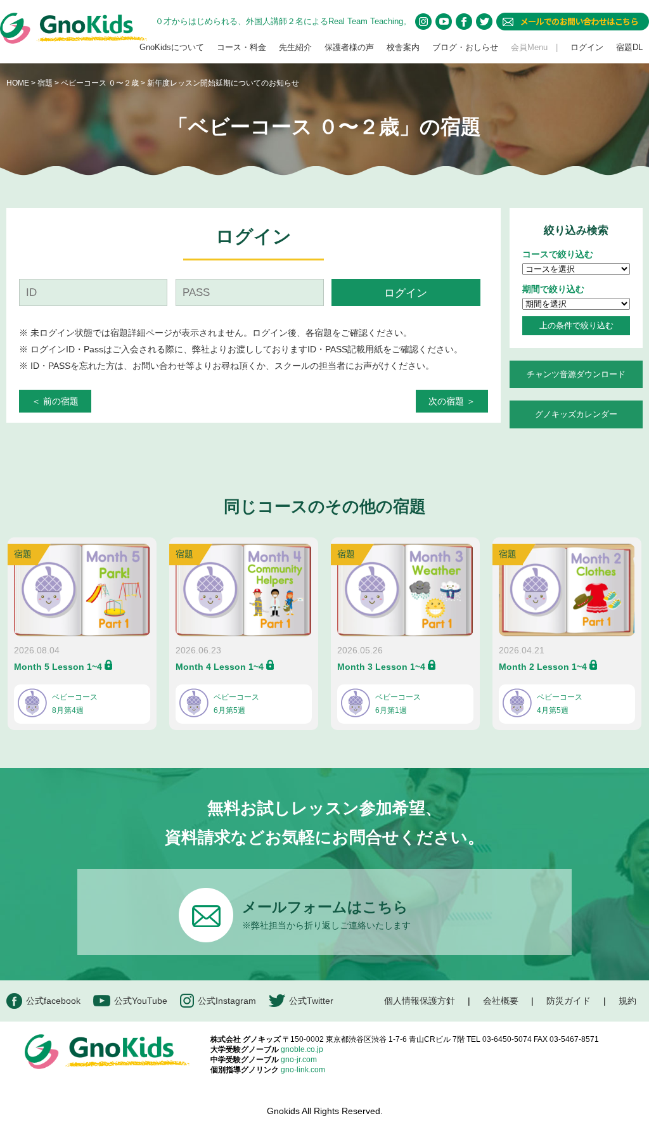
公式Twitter (311, 1001)
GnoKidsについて (171, 47)
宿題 (45, 83)
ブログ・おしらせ (465, 47)
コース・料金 (241, 47)
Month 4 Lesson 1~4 (220, 667)
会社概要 (500, 1000)
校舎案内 (403, 47)
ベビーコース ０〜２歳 (101, 83)
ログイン (586, 47)
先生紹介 (295, 47)
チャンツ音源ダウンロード (576, 374)
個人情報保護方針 (419, 1000)
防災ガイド (568, 1000)
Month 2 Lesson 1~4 (543, 667)
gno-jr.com (299, 1059)
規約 (627, 1000)
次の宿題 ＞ (451, 401)
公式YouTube (140, 1001)
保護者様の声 (349, 47)
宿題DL (629, 47)
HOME (17, 83)
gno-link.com (303, 1070)
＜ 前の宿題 (55, 401)
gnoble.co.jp (302, 1049)
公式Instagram (227, 1001)
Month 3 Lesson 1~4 (381, 667)
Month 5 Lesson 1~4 (58, 667)
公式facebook (53, 1001)
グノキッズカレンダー (576, 414)
